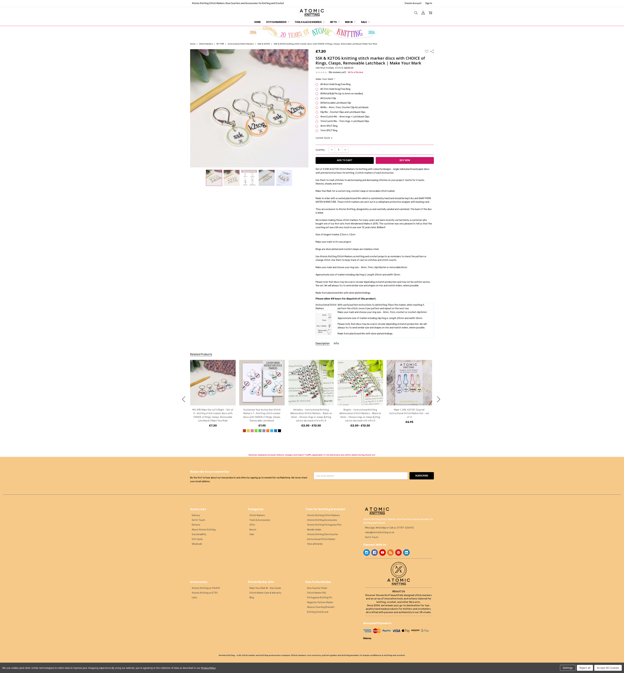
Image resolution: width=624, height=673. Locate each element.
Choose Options (213, 398)
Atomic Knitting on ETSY (205, 592)
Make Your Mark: (325, 79)
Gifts (333, 22)
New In (349, 22)
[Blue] (275, 430)
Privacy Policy (208, 667)
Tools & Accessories (308, 22)
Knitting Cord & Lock (317, 612)
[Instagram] (366, 552)
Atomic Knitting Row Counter (322, 534)
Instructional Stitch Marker (321, 539)
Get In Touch (198, 520)
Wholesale (197, 544)
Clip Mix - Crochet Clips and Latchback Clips (342, 112)
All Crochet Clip (328, 98)
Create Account (413, 3)
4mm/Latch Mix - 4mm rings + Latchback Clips (345, 116)
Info (336, 343)
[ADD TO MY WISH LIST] (230, 371)
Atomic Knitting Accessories (322, 520)
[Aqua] (271, 430)
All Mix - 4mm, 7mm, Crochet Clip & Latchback (344, 107)
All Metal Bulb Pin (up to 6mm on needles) (341, 93)
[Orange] (268, 430)
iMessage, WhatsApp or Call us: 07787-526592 (389, 527)
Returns (196, 524)
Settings (568, 668)
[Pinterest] (398, 552)
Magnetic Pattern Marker (320, 602)
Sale (364, 22)
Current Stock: (324, 137)
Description (323, 343)
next (438, 399)
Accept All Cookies (608, 668)
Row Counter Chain (317, 588)
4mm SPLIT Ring (329, 126)
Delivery (196, 515)
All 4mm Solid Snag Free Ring (335, 84)
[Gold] (248, 430)
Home (257, 22)
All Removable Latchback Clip (335, 103)
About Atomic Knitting (203, 529)
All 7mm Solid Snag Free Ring (335, 89)
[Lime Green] (256, 430)
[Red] (244, 430)
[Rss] (390, 552)
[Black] (279, 430)
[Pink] (252, 430)
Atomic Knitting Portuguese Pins (324, 524)
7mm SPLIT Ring (328, 130)
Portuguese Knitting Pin (319, 597)
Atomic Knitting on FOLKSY (206, 588)
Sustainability (199, 534)
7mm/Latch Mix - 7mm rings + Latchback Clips (344, 121)
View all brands (315, 544)
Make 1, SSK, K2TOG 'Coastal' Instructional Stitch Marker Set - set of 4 (409, 413)
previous (183, 399)
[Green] (260, 430)
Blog (251, 597)
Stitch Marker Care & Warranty (265, 592)
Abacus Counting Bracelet (321, 607)
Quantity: (320, 149)
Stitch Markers (276, 22)
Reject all (584, 668)
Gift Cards (197, 539)
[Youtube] (382, 552)
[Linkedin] (406, 552)
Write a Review (355, 72)
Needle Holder (314, 529)
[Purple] (264, 430)
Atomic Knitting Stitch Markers (323, 515)
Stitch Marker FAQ (316, 592)
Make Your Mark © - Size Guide (265, 588)
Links (194, 597)
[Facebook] (374, 552)
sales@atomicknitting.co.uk (379, 532)
